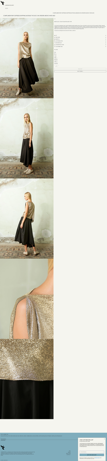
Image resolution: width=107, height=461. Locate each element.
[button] (27, 58)
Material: (56, 59)
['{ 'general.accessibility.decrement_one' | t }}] (54, 65)
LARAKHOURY (5, 460)
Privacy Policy (97, 457)
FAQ (70, 450)
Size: (55, 52)
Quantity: (56, 63)
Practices (68, 453)
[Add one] (58, 65)
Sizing (69, 452)
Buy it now (80, 71)
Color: (55, 56)
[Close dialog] (104, 439)
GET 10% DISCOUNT (91, 454)
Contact (68, 454)
